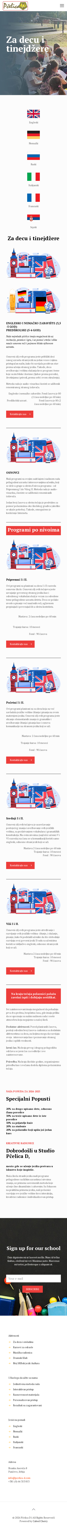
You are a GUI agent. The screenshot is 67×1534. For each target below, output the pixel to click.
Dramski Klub (20, 1358)
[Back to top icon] (33, 1509)
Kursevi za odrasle (23, 1347)
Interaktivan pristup (23, 1389)
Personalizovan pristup (25, 1400)
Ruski (16, 1436)
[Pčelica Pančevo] (15, 5)
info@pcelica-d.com (19, 1478)
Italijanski (18, 1442)
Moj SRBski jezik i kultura (26, 1363)
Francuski (18, 1447)
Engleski (17, 1426)
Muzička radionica (22, 1352)
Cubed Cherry (40, 1521)
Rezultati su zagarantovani (27, 1405)
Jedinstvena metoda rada (26, 1384)
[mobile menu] (62, 5)
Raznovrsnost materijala (26, 1394)
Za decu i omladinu (23, 1342)
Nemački (17, 1431)
